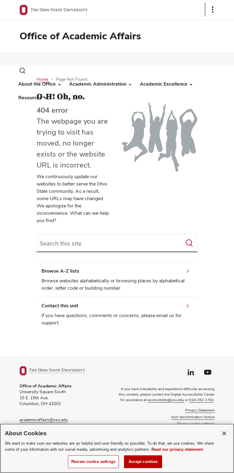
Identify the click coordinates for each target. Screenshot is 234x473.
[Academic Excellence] (189, 85)
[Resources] (44, 99)
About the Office (37, 84)
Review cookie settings (93, 461)
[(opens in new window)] (52, 370)
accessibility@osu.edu (166, 399)
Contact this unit (59, 305)
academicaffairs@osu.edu (44, 419)
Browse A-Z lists (60, 271)
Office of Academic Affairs (80, 36)
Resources (30, 97)
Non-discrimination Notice (192, 417)
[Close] (224, 433)
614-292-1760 (201, 399)
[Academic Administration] (128, 85)
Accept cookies (143, 461)
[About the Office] (58, 85)
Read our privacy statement (177, 449)
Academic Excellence (163, 84)
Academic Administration (97, 84)
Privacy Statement (199, 410)
